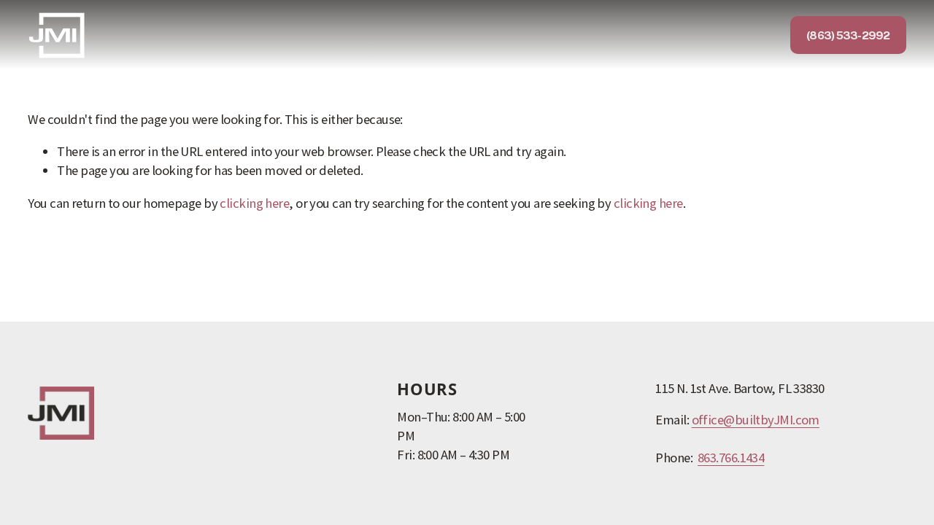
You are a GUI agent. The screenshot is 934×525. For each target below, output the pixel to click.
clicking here (254, 203)
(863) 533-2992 (847, 35)
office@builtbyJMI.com (755, 419)
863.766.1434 (731, 457)
